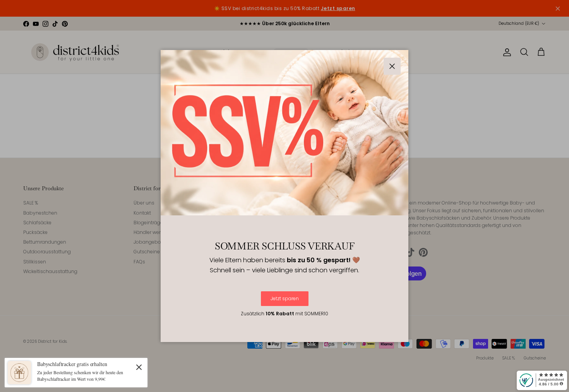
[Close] (139, 366)
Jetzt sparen (285, 298)
